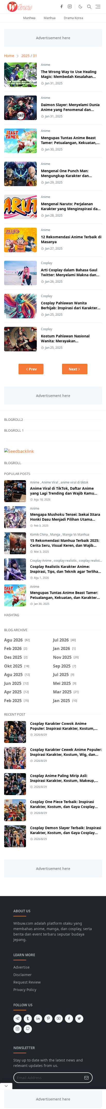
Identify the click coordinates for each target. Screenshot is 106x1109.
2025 (25, 55)
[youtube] (59, 1019)
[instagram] (70, 7)
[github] (28, 1029)
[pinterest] (48, 1019)
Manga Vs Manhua (76, 534)
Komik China (39, 534)
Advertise (21, 967)
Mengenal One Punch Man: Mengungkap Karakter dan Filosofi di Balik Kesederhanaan (68, 175)
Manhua (50, 18)
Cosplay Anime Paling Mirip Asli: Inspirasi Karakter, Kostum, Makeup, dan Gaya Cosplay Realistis (62, 780)
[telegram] (17, 1019)
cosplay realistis (65, 560)
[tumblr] (28, 1019)
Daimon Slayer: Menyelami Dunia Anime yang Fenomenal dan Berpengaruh (70, 109)
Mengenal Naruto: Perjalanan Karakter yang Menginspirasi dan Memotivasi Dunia (70, 208)
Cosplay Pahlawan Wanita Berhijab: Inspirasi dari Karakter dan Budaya (69, 307)
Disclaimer (22, 974)
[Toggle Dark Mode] (80, 6)
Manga (55, 534)
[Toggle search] (89, 6)
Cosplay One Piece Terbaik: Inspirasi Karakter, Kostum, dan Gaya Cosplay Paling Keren (62, 806)
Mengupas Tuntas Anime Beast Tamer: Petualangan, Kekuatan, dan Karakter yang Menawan (68, 142)
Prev (33, 369)
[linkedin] (38, 1019)
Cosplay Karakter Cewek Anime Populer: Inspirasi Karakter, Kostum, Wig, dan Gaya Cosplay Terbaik (66, 754)
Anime (45, 64)
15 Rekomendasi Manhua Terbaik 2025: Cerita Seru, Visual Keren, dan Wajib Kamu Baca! (64, 545)
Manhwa (29, 18)
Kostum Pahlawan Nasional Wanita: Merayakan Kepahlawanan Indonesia (65, 341)
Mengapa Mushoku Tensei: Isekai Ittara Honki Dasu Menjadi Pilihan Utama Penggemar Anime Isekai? (65, 519)
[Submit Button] (86, 1077)
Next (73, 369)
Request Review (27, 982)
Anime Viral (50, 482)
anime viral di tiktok (74, 482)
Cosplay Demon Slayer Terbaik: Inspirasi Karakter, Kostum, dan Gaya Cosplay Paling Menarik (65, 832)
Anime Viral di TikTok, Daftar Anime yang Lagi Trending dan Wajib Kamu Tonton (62, 493)
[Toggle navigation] (98, 7)
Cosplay (46, 263)
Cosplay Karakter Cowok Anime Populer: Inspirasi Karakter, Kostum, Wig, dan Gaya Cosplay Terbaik (62, 728)
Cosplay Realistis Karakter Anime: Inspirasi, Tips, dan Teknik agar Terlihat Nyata (65, 571)
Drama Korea (73, 18)
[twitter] (79, 1019)
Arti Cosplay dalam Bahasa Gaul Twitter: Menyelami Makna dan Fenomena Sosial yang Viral (69, 274)
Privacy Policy (24, 989)
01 (35, 55)
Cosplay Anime (41, 560)
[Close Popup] (6, 1086)
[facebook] (61, 7)
